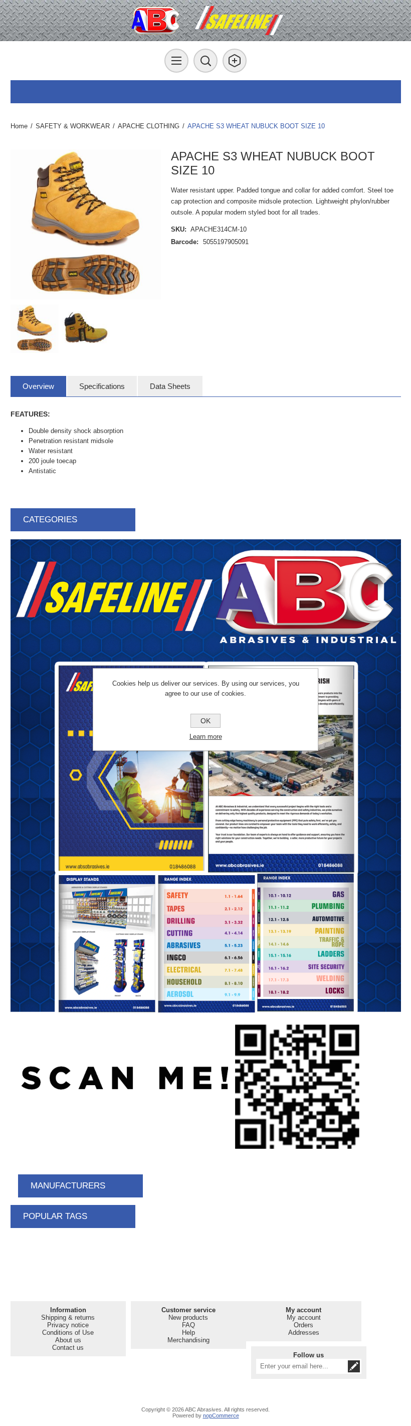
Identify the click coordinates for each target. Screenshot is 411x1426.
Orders (303, 1325)
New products (188, 1317)
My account (304, 1317)
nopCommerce (221, 1415)
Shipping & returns (68, 1317)
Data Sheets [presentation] (170, 386)
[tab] (38, 386)
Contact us (68, 1347)
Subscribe (353, 1366)
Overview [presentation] (38, 386)
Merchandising (188, 1340)
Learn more (205, 736)
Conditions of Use (68, 1332)
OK (205, 721)
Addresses (303, 1332)
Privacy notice (68, 1325)
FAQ (188, 1325)
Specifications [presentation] (102, 386)
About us (68, 1340)
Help (188, 1332)
